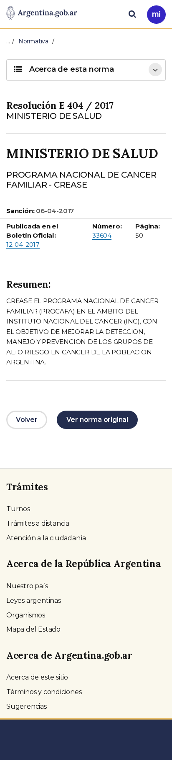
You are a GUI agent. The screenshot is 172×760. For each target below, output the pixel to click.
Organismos (25, 615)
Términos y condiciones (44, 692)
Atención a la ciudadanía (46, 538)
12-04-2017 (23, 244)
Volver (27, 420)
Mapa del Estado (33, 629)
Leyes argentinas (33, 600)
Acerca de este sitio (37, 677)
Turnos (18, 509)
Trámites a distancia (37, 523)
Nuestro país (27, 586)
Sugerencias (26, 706)
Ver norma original (97, 420)
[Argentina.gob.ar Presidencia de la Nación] (41, 13)
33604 (101, 235)
